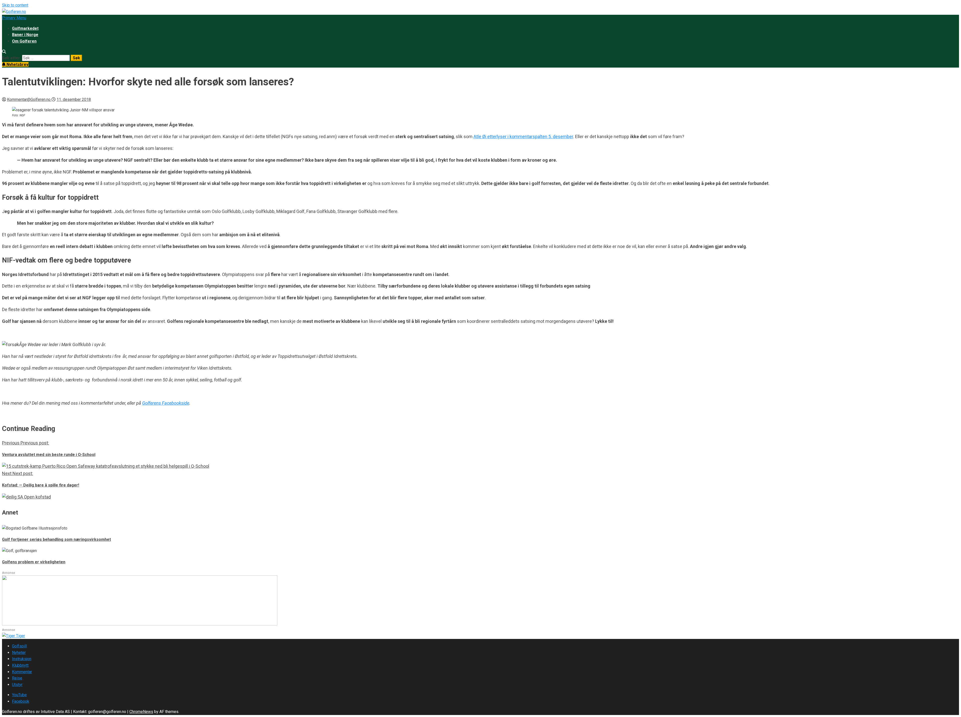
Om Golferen (24, 41)
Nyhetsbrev (17, 64)
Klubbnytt (20, 665)
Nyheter (19, 652)
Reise (17, 678)
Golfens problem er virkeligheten (33, 562)
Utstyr (17, 684)
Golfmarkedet (25, 28)
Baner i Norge (25, 34)
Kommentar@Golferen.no (29, 99)
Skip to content (15, 5)
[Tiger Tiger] (13, 635)
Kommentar (22, 671)
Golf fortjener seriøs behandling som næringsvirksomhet (56, 539)
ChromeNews (141, 711)
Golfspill (19, 646)
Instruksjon (21, 658)
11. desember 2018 (74, 99)
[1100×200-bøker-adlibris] (139, 624)
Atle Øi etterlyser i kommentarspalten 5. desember (523, 136)
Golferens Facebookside (165, 403)
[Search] (4, 51)
